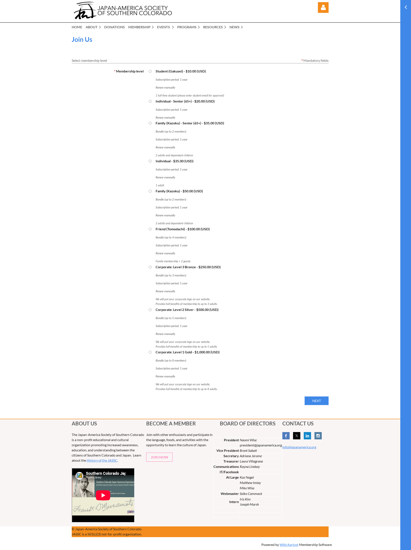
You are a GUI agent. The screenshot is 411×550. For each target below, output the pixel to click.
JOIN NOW (159, 457)
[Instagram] (318, 435)
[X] (296, 435)
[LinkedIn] (307, 435)
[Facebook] (286, 435)
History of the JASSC (102, 460)
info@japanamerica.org (299, 447)
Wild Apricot (289, 544)
